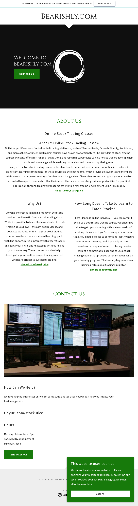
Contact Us (26, 73)
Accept (100, 494)
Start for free (104, 4)
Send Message (18, 454)
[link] (69, 17)
